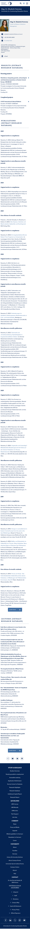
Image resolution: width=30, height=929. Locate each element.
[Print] (17, 758)
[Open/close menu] (27, 4)
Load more (12, 609)
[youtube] (24, 920)
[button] (15, 56)
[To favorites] (23, 3)
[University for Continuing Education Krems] (6, 3)
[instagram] (19, 920)
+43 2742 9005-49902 (9, 37)
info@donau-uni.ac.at (15, 885)
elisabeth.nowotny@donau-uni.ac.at (13, 34)
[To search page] (20, 3)
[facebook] (5, 920)
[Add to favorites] (22, 758)
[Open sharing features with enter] (8, 758)
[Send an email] (12, 758)
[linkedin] (10, 920)
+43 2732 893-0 (15, 887)
